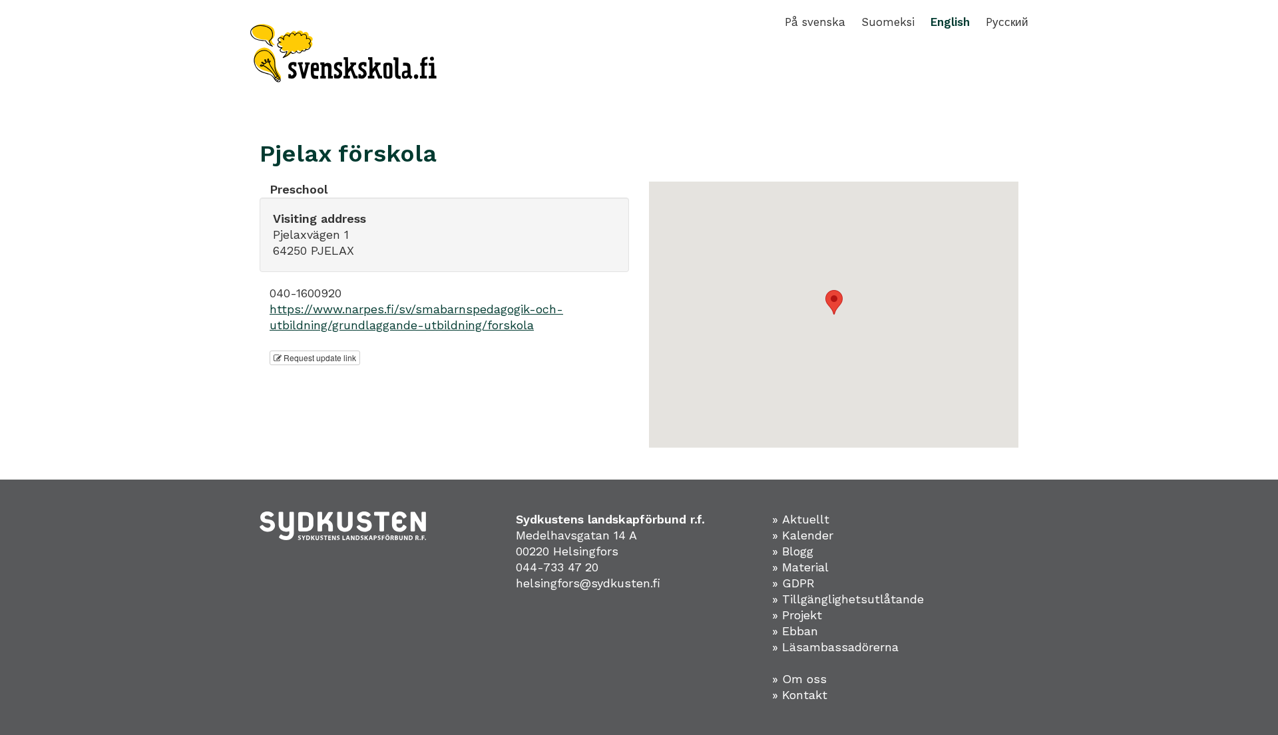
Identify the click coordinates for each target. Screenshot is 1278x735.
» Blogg (792, 551)
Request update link (319, 357)
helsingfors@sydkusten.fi (588, 583)
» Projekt (797, 615)
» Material (800, 567)
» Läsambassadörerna (835, 647)
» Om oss (799, 679)
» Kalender (802, 535)
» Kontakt (799, 695)
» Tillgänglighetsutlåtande (848, 599)
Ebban (800, 631)
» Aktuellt (800, 519)
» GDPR (793, 583)
